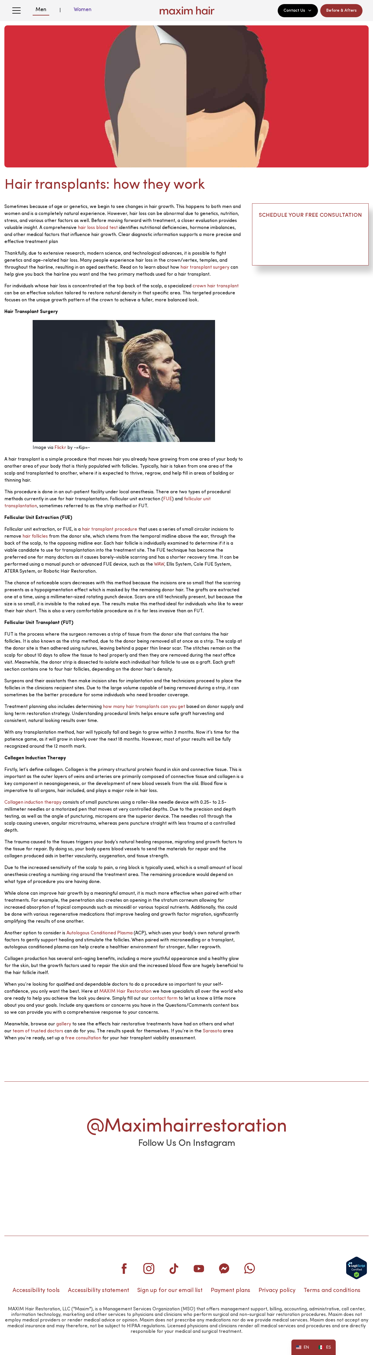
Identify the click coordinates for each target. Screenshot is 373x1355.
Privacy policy (276, 1290)
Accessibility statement (98, 1290)
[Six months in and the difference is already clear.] (186, 1173)
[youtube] (199, 1268)
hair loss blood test (98, 227)
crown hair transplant (216, 286)
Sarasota (212, 1031)
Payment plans (230, 1290)
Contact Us (294, 10)
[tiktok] (174, 1268)
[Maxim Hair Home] (186, 10)
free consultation (83, 1038)
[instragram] (149, 1268)
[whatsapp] (249, 1268)
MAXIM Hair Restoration (125, 991)
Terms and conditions (332, 1290)
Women (83, 9)
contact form (163, 998)
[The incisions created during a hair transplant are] (260, 1173)
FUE (167, 499)
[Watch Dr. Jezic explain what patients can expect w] (112, 1173)
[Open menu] (16, 10)
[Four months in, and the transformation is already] (334, 1173)
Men (41, 9)
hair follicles (35, 536)
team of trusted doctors (37, 1031)
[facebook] (124, 1268)
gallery (63, 1024)
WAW (159, 564)
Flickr (60, 447)
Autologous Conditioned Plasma (99, 933)
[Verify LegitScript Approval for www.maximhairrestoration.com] (356, 1267)
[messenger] (224, 1268)
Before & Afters (341, 10)
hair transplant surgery (204, 267)
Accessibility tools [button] (36, 1290)
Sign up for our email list (170, 1290)
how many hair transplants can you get (144, 706)
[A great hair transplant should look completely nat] (38, 1173)
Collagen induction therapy (32, 802)
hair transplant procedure (109, 529)
